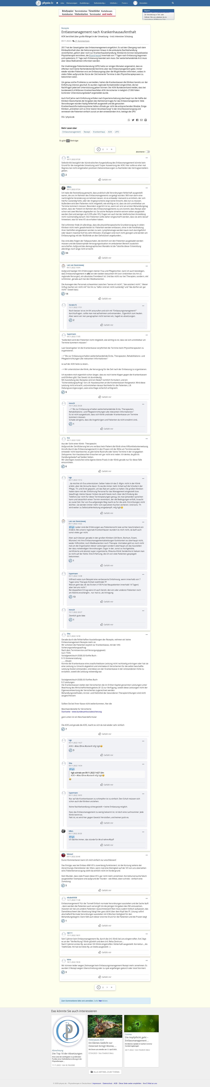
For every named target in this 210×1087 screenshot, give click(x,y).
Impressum (96, 1083)
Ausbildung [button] (84, 3)
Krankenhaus (99, 132)
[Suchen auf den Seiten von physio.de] (173, 3)
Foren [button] (124, 3)
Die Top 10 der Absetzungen (67, 1053)
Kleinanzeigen (71, 3)
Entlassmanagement (71, 132)
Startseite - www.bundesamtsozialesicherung (81, 711)
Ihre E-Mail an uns (150, 1083)
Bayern (147, 11)
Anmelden (143, 3)
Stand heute (95, 55)
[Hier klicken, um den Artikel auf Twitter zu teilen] (133, 120)
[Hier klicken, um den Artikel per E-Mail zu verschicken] (141, 120)
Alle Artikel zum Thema (106, 1071)
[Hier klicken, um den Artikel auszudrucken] (145, 120)
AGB (115, 1083)
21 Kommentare (82, 41)
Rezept (87, 132)
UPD (117, 132)
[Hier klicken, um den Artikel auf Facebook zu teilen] (137, 120)
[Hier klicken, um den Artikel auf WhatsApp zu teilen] (129, 120)
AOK (110, 132)
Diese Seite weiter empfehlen (130, 1083)
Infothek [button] (113, 3)
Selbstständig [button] (99, 3)
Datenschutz (107, 1083)
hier (100, 1001)
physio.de (44, 3)
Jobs (62, 3)
